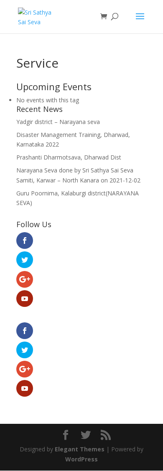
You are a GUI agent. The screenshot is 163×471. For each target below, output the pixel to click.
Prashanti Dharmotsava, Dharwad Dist (68, 157)
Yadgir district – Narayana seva (58, 122)
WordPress (81, 459)
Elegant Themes (79, 449)
